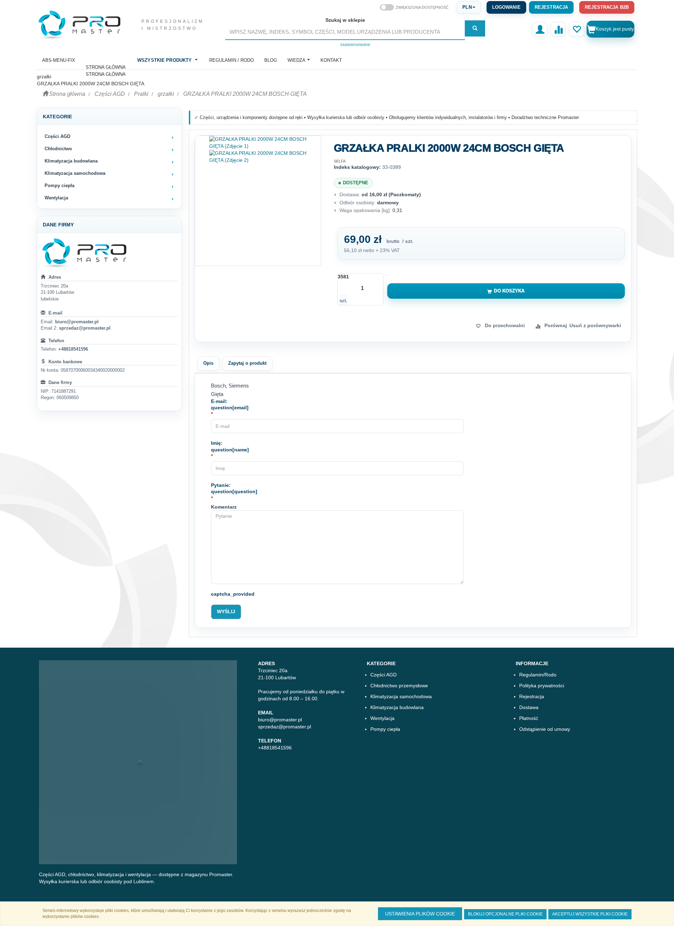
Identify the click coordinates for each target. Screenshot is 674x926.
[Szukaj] (475, 28)
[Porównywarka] (558, 29)
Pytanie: (234, 488)
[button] (469, 7)
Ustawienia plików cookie (420, 914)
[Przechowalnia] (576, 29)
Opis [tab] (208, 363)
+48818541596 (73, 349)
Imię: (230, 446)
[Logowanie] (540, 29)
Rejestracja (551, 7)
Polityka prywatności (541, 685)
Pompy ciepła (385, 729)
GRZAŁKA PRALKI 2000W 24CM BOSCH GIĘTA (245, 94)
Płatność (528, 718)
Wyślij (226, 611)
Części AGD (109, 94)
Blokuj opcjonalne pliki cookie (505, 914)
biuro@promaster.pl (77, 321)
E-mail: (230, 404)
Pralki (141, 94)
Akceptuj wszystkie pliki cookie (590, 914)
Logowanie (506, 7)
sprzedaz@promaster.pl (85, 328)
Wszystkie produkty (164, 60)
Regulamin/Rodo (537, 674)
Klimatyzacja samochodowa (401, 696)
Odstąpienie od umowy (544, 729)
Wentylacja (382, 718)
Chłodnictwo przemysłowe (399, 685)
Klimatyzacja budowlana (397, 707)
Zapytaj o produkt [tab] (247, 363)
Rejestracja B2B (607, 7)
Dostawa (528, 707)
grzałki (166, 94)
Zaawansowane (355, 44)
